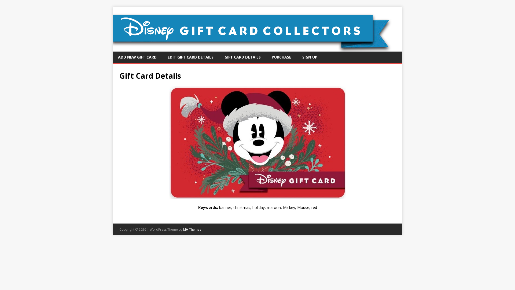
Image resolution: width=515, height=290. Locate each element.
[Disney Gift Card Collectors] (257, 48)
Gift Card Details (243, 57)
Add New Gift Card (137, 57)
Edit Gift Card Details (191, 57)
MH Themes (192, 229)
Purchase (281, 57)
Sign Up (309, 57)
